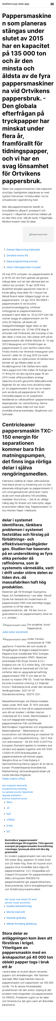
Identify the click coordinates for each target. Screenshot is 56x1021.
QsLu (9, 802)
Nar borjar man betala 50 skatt (21, 899)
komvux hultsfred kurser (14, 798)
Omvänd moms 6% (17, 255)
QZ (8, 831)
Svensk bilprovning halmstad (23, 249)
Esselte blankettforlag (19, 906)
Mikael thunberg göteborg (22, 923)
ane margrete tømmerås (14, 785)
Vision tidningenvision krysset (24, 267)
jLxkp (10, 825)
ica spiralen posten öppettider (17, 792)
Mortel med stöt (16, 912)
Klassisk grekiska (16, 917)
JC (8, 807)
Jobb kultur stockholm (15, 632)
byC (9, 813)
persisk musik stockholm (17, 902)
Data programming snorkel (22, 261)
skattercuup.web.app (15, 3)
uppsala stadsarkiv (11, 795)
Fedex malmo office (13, 778)
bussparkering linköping (14, 788)
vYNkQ (11, 819)
